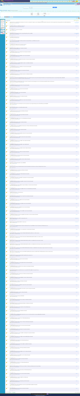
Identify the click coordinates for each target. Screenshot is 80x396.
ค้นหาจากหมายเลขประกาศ (26, 8)
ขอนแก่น (9, 10)
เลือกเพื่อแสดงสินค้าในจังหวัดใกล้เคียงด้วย (14, 10)
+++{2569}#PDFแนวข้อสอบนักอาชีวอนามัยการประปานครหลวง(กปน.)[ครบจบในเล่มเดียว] (20, 373)
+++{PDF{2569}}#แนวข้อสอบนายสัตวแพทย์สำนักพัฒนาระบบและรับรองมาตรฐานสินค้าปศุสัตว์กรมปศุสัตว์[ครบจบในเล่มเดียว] (23, 384)
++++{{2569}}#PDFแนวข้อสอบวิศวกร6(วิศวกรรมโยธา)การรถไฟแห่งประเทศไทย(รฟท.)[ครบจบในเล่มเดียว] (21, 321)
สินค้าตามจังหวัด (5, 10)
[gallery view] (79, 18)
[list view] (78, 18)
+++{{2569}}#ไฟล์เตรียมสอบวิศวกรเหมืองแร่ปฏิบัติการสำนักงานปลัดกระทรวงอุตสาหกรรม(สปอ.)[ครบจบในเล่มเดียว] (22, 288)
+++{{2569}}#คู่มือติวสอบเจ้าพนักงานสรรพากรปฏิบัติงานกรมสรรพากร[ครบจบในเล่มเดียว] (19, 199)
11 (12, 392)
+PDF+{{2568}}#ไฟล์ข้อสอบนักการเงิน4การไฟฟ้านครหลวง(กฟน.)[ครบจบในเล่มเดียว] (19, 388)
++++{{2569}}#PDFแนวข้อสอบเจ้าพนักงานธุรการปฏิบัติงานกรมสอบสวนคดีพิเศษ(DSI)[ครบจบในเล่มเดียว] (21, 336)
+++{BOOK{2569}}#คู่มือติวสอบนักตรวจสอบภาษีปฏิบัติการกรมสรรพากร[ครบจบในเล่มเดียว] (20, 55)
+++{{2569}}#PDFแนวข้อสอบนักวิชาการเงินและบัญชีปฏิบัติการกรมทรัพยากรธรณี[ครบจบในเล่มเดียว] (21, 277)
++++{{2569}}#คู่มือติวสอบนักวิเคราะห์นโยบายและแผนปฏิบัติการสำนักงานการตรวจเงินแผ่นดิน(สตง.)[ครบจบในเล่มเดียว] (23, 188)
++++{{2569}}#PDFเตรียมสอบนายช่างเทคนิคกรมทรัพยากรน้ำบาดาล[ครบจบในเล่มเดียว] (19, 155)
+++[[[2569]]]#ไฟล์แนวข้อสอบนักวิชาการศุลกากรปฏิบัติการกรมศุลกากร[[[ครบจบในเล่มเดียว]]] (20, 140)
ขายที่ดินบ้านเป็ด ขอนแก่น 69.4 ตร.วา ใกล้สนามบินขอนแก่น (16, 192)
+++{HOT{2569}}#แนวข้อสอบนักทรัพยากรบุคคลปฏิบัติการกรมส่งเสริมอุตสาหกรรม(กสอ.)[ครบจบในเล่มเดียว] (22, 177)
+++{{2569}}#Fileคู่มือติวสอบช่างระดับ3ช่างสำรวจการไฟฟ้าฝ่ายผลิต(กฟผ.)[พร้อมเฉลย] (19, 362)
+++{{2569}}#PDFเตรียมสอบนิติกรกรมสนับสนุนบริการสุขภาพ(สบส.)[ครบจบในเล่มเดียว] (19, 70)
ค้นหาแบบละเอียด (30, 8)
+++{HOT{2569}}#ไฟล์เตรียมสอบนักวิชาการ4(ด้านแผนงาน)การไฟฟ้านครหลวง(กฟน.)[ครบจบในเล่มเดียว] (21, 273)
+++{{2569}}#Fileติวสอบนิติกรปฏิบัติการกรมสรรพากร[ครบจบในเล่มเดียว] (18, 92)
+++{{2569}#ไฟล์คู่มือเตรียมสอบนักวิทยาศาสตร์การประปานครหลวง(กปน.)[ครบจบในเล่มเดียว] (20, 325)
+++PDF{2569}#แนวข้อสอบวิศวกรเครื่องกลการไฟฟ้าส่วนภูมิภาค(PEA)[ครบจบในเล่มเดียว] (20, 347)
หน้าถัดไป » (14, 392)
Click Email (15, 30)
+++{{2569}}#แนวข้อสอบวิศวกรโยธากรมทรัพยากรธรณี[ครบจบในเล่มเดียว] (18, 129)
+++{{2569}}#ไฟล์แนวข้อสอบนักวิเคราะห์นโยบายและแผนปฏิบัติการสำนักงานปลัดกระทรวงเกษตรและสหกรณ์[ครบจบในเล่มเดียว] (24, 214)
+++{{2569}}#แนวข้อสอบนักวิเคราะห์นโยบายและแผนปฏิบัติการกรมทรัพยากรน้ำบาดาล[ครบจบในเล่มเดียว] (21, 181)
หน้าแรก (2, 10)
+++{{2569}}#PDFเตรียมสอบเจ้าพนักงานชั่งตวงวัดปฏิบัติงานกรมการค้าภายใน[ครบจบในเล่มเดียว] (20, 351)
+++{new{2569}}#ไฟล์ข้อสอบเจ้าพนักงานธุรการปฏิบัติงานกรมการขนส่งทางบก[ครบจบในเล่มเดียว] (20, 66)
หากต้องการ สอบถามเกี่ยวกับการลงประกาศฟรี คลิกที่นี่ (40, 395)
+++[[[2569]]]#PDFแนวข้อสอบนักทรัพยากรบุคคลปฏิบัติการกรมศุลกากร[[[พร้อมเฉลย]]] (19, 144)
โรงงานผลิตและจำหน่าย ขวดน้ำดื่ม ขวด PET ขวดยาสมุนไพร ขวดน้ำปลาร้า (18, 44)
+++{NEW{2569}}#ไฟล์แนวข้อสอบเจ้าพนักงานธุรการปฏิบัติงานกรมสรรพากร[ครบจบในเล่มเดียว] (20, 203)
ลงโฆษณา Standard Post (76, 20)
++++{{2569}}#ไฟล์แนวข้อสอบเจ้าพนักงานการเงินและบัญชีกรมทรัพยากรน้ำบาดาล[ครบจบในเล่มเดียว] (21, 262)
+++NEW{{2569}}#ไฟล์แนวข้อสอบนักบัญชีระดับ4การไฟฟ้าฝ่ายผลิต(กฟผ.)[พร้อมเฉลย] (19, 340)
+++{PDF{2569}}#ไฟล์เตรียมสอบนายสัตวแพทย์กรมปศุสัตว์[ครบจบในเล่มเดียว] (18, 310)
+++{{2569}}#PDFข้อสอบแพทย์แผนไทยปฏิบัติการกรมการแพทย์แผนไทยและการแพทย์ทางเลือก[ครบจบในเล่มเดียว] (22, 229)
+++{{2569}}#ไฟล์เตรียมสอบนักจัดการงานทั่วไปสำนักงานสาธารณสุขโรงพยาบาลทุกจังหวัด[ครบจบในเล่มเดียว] (22, 266)
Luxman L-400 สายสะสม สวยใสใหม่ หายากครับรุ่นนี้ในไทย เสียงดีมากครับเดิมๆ (18, 107)
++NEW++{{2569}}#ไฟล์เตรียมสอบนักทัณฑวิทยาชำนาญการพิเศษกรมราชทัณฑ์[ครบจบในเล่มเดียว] (21, 299)
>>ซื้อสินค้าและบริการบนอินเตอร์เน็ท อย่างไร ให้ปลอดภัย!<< (2, 26)
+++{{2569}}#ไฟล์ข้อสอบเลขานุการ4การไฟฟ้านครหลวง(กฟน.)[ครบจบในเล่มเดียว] (19, 358)
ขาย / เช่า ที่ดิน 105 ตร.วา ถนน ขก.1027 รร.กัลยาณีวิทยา (16, 29)
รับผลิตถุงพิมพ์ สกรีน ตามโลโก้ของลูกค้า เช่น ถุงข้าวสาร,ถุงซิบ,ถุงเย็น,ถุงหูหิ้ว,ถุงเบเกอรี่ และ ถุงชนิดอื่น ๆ (21, 33)
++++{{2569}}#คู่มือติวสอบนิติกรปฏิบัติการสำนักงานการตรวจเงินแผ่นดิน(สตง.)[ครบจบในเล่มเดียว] (20, 118)
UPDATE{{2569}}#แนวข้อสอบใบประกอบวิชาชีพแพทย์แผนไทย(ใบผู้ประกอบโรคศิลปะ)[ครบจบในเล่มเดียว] (21, 303)
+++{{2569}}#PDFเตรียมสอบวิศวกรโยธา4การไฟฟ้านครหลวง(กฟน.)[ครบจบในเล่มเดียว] (19, 151)
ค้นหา (54, 7)
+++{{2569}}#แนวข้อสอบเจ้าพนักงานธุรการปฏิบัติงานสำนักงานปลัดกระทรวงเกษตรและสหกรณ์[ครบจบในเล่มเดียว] (22, 59)
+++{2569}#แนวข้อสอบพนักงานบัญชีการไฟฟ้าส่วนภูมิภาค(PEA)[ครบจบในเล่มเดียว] (19, 114)
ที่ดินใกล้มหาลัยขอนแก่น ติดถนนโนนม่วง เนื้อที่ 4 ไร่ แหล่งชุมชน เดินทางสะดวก (18, 218)
